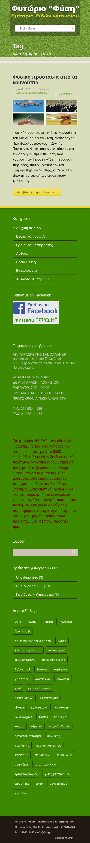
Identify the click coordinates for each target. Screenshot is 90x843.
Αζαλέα (66, 621)
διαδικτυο (63, 679)
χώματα (20, 793)
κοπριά (19, 726)
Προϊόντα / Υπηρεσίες (34, 244)
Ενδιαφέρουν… (29, 585)
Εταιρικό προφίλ (30, 236)
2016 (18, 621)
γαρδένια (60, 669)
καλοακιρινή (39, 707)
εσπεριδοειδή (24, 698)
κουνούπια (22, 92)
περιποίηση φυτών (48, 745)
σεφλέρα (21, 764)
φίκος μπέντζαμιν (56, 774)
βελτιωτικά (22, 669)
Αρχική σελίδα (28, 227)
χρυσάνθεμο (58, 783)
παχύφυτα (22, 745)
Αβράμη (49, 621)
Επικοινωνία (26, 270)
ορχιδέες (53, 736)
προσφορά (64, 755)
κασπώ (43, 717)
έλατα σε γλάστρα (28, 650)
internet (32, 621)
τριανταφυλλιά (45, 764)
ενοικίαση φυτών (39, 688)
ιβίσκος (20, 707)
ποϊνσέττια (42, 755)
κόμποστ (36, 726)
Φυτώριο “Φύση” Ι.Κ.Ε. (33, 278)
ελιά (18, 688)
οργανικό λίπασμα (28, 736)
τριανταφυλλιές (26, 774)
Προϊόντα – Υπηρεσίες (35, 594)
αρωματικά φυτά (54, 659)
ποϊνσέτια (22, 755)
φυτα (39, 783)
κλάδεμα (60, 717)
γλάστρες (22, 679)
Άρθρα (22, 253)
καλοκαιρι (62, 707)
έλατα (61, 641)
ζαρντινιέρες (49, 698)
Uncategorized (27, 577)
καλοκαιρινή (23, 717)
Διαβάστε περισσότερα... (37, 192)
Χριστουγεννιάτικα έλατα (33, 641)
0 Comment (65, 93)
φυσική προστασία (38, 92)
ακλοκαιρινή (56, 650)
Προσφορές (23, 631)
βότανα (41, 669)
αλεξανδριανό (25, 659)
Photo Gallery (26, 261)
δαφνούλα (42, 679)
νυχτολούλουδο (59, 726)
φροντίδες (22, 783)
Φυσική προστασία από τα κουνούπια (45, 79)
